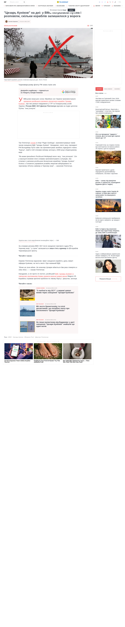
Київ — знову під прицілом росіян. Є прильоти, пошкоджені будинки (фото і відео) (107, 182)
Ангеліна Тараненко (13, 21)
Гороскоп (107, 5)
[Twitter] (110, 2)
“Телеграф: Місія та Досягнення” (79, 5)
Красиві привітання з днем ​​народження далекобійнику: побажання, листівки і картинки (106, 171)
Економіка (117, 5)
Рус (120, 2)
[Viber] (102, 2)
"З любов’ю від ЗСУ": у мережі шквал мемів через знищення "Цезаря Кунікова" (55, 292)
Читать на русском (10, 25)
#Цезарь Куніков (18, 337)
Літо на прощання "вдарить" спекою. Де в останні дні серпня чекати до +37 (107, 136)
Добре (71, 10)
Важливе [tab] (117, 89)
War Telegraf (40, 303)
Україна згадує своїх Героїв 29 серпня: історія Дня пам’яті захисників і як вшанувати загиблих (106, 194)
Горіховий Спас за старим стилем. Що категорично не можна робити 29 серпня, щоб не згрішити (107, 146)
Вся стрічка (99, 93)
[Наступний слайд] (122, 6)
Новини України (40, 288)
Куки (64, 10)
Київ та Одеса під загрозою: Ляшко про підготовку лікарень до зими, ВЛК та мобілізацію (107, 230)
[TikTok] (115, 2)
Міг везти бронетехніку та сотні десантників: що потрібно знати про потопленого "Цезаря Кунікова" (52, 308)
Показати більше (105, 279)
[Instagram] (112, 2)
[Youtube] (107, 2)
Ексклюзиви (61, 5)
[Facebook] (99, 2)
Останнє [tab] (99, 89)
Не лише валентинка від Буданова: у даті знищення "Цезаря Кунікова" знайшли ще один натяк (55, 324)
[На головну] (62, 2)
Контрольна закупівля (45, 5)
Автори (97, 5)
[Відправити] (24, 2)
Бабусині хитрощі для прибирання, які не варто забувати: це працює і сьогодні (107, 220)
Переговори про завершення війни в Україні (20, 5)
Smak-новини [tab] (108, 89)
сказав (33, 143)
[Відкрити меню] (5, 2)
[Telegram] (105, 2)
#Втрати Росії (29, 337)
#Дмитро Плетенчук (41, 337)
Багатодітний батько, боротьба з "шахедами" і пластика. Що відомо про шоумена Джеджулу (107, 111)
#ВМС (10, 337)
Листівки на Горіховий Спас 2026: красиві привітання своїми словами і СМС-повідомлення (108, 100)
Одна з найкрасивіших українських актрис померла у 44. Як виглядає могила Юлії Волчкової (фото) (107, 255)
